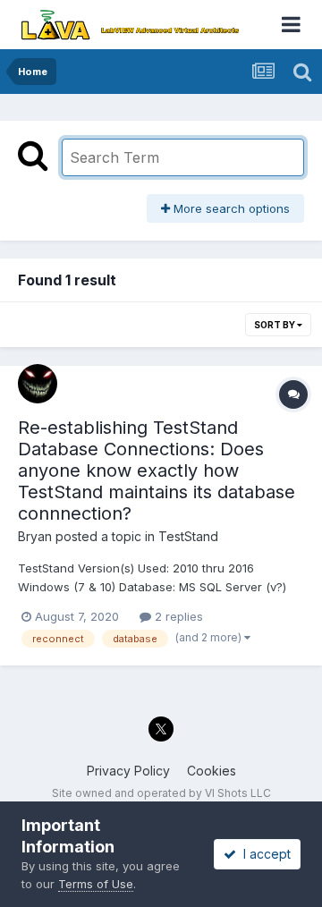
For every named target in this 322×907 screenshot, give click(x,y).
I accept (263, 853)
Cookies (211, 770)
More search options (230, 208)
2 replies (177, 616)
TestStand (188, 536)
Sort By (275, 324)
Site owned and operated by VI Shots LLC (161, 793)
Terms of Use (95, 884)
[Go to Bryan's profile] (37, 383)
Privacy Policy (128, 770)
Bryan (35, 536)
